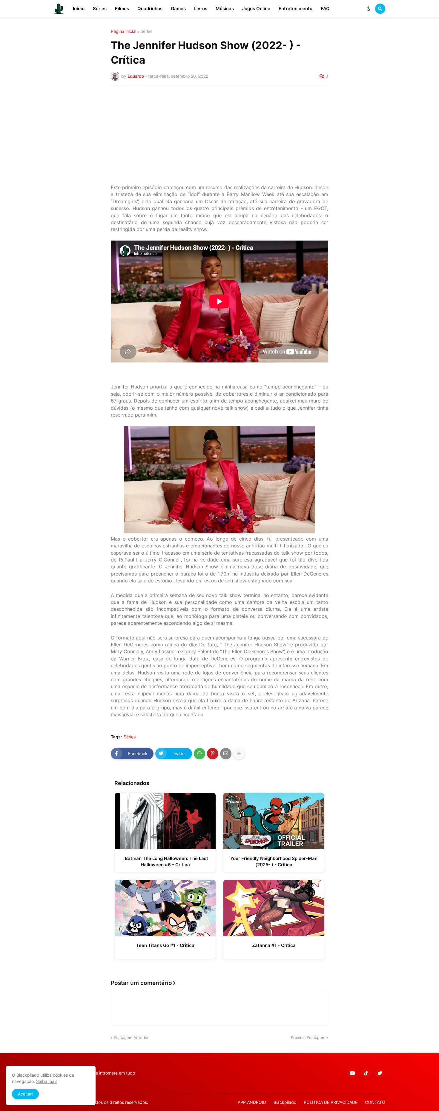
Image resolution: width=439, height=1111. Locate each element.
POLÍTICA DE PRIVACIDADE (330, 1102)
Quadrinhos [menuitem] (149, 8)
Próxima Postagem (308, 1037)
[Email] (225, 753)
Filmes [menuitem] (122, 8)
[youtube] (352, 1073)
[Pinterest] (212, 753)
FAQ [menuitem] (325, 8)
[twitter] (379, 1073)
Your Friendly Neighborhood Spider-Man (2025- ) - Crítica (273, 861)
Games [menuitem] (178, 8)
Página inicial (123, 31)
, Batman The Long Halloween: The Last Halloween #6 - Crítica (165, 861)
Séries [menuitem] (100, 8)
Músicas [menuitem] (225, 8)
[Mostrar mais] (239, 753)
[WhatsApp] (199, 753)
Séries (146, 31)
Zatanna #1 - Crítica (274, 945)
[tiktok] (366, 1073)
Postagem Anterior (131, 1037)
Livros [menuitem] (200, 8)
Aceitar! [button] (25, 1093)
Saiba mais (46, 1081)
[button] (368, 9)
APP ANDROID (252, 1102)
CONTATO (375, 1102)
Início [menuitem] (79, 8)
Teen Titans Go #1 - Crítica (165, 945)
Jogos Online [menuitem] (256, 8)
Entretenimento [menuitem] (295, 8)
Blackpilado (285, 1102)
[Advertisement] (219, 135)
